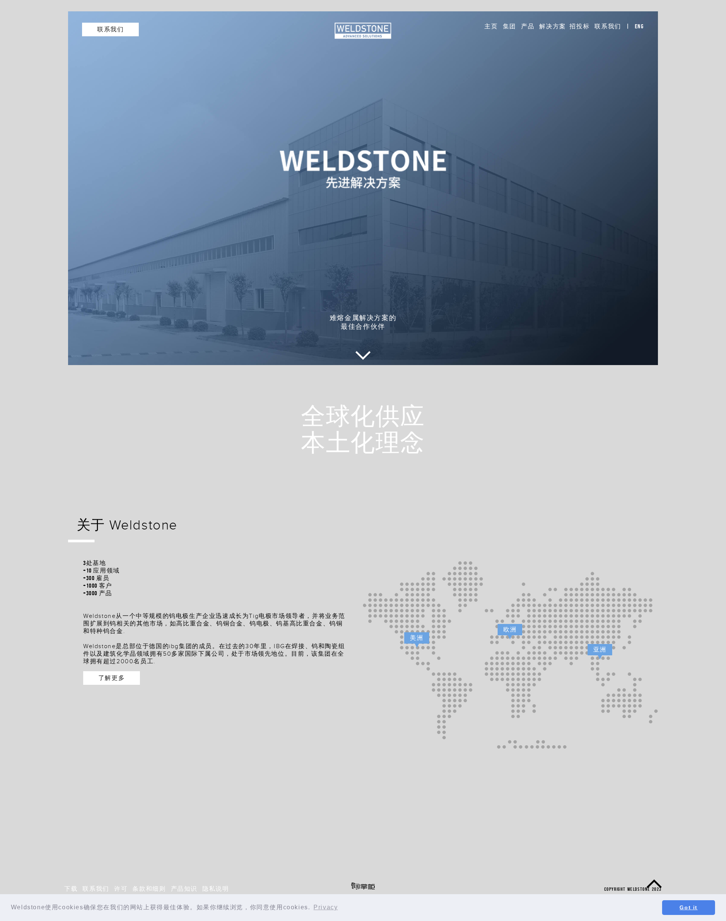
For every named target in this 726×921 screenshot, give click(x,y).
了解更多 (111, 678)
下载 (71, 888)
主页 (491, 26)
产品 (527, 26)
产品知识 (184, 888)
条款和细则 (149, 888)
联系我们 (607, 26)
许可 (120, 888)
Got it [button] (688, 907)
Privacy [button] (325, 907)
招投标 (579, 26)
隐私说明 (215, 888)
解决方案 (552, 26)
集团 (509, 26)
